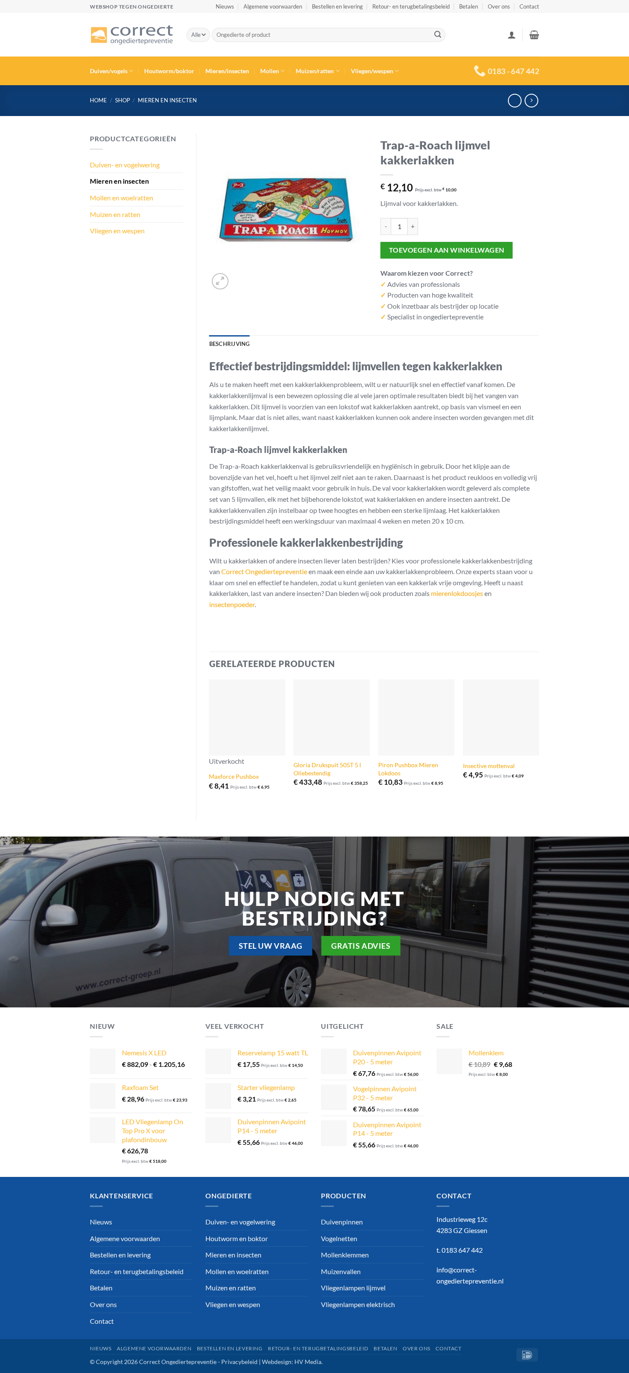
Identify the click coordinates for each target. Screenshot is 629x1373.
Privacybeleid (239, 1361)
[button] (511, 34)
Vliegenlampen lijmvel (353, 1288)
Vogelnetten (339, 1238)
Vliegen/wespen (372, 70)
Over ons (499, 6)
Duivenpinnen (342, 1222)
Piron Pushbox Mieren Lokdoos (408, 769)
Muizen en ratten (115, 214)
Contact (529, 6)
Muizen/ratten (315, 70)
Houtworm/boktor (169, 70)
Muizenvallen (341, 1271)
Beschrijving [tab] (229, 343)
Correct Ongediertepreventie (264, 571)
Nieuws (225, 6)
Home (98, 100)
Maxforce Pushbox (234, 776)
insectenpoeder (232, 604)
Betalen (468, 6)
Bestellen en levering (337, 6)
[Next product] (514, 100)
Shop (122, 100)
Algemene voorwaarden (272, 6)
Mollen (269, 70)
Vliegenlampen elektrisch (358, 1304)
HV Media (307, 1361)
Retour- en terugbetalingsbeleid (411, 6)
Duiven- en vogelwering (125, 165)
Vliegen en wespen (117, 230)
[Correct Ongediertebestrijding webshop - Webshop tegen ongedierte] (132, 35)
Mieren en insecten (167, 100)
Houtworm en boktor (236, 1238)
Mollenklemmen (345, 1255)
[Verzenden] (437, 35)
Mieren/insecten (227, 70)
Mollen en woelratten (121, 198)
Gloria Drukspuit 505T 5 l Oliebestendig (327, 769)
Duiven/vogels (109, 70)
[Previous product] (531, 100)
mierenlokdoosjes (457, 593)
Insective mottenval (489, 765)
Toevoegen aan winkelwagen (446, 250)
